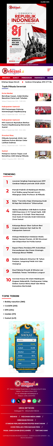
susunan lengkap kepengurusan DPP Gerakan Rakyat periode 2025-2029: (29, 182)
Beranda (6, 78)
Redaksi (13, 417)
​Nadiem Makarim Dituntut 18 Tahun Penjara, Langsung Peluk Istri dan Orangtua (28, 261)
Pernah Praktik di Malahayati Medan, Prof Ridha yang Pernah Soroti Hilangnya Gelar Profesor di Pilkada (28, 192)
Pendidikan (27, 78)
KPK (9, 310)
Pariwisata (40, 78)
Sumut (16, 78)
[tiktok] (39, 402)
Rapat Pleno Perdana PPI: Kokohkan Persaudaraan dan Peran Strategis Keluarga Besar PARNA (28, 250)
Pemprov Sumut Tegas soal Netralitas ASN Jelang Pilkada (15, 155)
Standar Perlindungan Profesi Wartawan (25, 423)
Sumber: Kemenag (26, 371)
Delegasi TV (19, 411)
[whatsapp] (34, 402)
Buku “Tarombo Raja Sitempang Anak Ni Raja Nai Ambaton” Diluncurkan (29, 202)
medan (10, 314)
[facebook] (13, 402)
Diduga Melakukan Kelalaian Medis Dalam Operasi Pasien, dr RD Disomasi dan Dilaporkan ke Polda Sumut (29, 239)
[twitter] (18, 402)
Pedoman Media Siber (31, 417)
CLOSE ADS (45, 2)
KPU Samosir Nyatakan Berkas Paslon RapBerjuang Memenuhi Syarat (16, 125)
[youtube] (29, 402)
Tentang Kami (41, 430)
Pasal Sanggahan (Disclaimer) (17, 430)
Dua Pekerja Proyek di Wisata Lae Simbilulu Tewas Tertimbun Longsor (28, 271)
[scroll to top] (49, 431)
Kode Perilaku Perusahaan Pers (25, 427)
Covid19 (11, 306)
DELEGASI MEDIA (32, 411)
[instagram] (24, 402)
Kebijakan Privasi (25, 420)
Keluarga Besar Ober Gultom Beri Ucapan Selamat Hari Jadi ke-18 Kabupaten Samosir (27, 227)
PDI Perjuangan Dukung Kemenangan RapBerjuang (14, 110)
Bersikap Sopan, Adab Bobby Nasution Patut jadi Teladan (15, 97)
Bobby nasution (15, 302)
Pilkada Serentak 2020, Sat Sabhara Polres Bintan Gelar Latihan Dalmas (14, 140)
